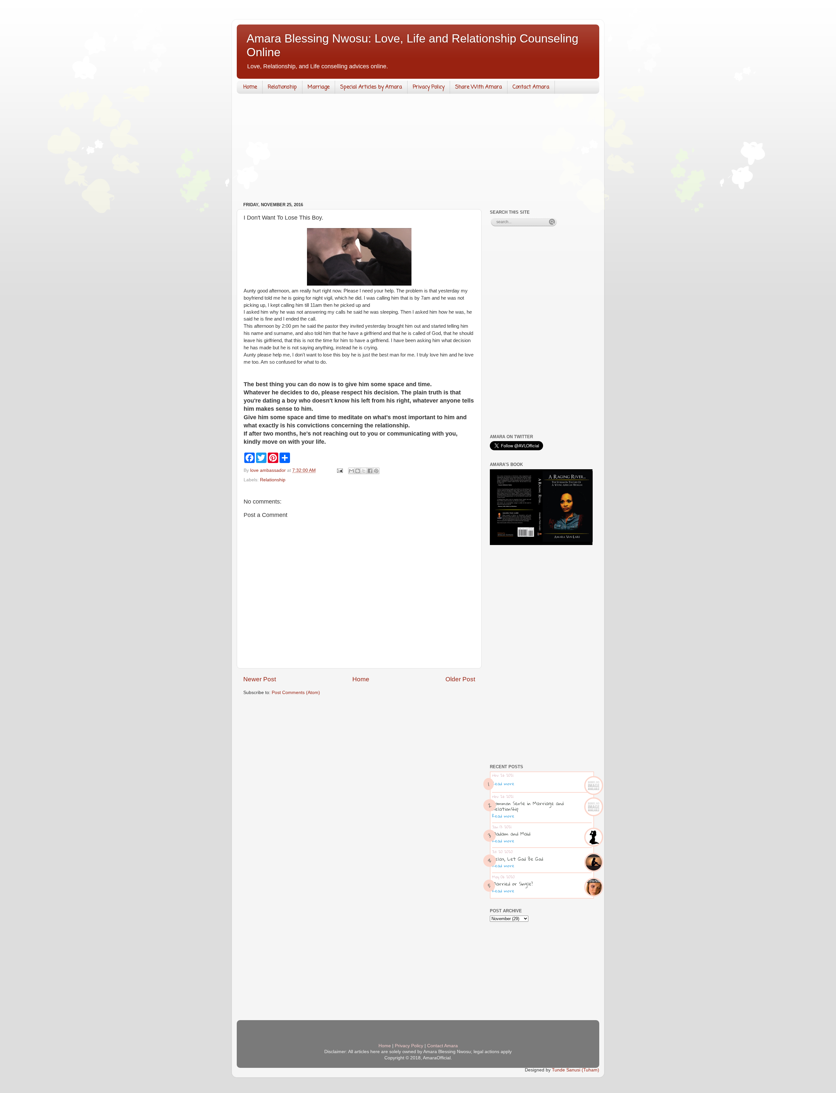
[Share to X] (364, 471)
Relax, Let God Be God (517, 858)
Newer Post (259, 679)
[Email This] (351, 471)
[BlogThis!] (357, 471)
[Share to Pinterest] (376, 471)
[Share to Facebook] (370, 471)
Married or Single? (512, 883)
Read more (503, 783)
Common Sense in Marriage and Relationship (528, 806)
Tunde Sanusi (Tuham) (575, 1070)
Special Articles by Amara (371, 87)
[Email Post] (339, 470)
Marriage (319, 87)
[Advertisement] (418, 149)
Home (250, 87)
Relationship (282, 87)
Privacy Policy (428, 87)
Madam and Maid (511, 833)
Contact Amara (531, 87)
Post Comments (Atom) (296, 692)
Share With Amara (478, 87)
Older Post (460, 679)
